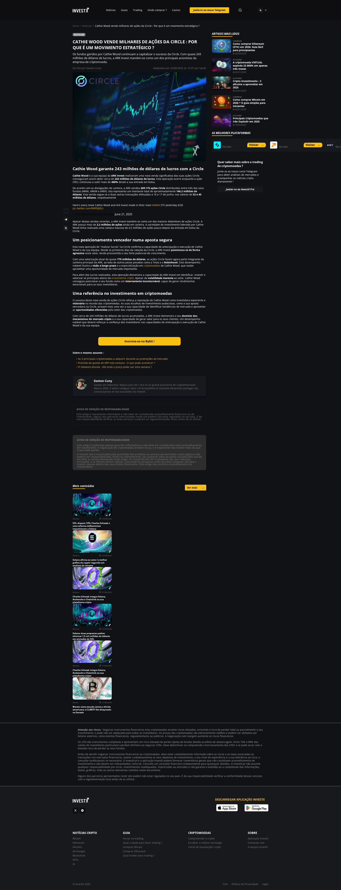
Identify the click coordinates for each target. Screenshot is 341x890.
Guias (124, 10)
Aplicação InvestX (258, 838)
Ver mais (195, 487)
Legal (265, 884)
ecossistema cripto (123, 278)
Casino (176, 10)
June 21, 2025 (123, 214)
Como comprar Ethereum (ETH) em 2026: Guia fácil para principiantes (248, 47)
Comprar (237, 41)
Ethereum (78, 842)
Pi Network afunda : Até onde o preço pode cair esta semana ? (115, 367)
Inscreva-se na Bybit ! (140, 341)
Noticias (87, 26)
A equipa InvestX (258, 847)
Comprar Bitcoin (132, 847)
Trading (137, 10)
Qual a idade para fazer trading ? (142, 842)
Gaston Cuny (93, 68)
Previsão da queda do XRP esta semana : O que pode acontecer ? (116, 363)
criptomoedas (152, 265)
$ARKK (156, 205)
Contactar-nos (256, 842)
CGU (225, 884)
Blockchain (79, 855)
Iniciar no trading (133, 838)
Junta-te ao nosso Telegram (209, 10)
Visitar (256, 145)
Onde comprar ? (157, 10)
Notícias (111, 10)
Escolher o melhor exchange (205, 842)
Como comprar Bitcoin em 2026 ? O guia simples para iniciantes (249, 103)
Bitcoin (77, 838)
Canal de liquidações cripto (204, 847)
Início (76, 26)
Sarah (202, 68)
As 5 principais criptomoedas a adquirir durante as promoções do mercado (123, 358)
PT (246, 10)
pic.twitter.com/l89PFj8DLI (88, 208)
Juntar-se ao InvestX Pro (240, 189)
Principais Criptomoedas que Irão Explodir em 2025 (250, 120)
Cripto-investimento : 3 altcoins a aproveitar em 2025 (248, 84)
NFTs (76, 859)
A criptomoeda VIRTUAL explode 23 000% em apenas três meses (250, 65)
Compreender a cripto (201, 838)
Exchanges (79, 851)
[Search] (240, 10)
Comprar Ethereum (134, 851)
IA (74, 864)
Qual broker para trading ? (139, 855)
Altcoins (237, 59)
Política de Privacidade (245, 884)
